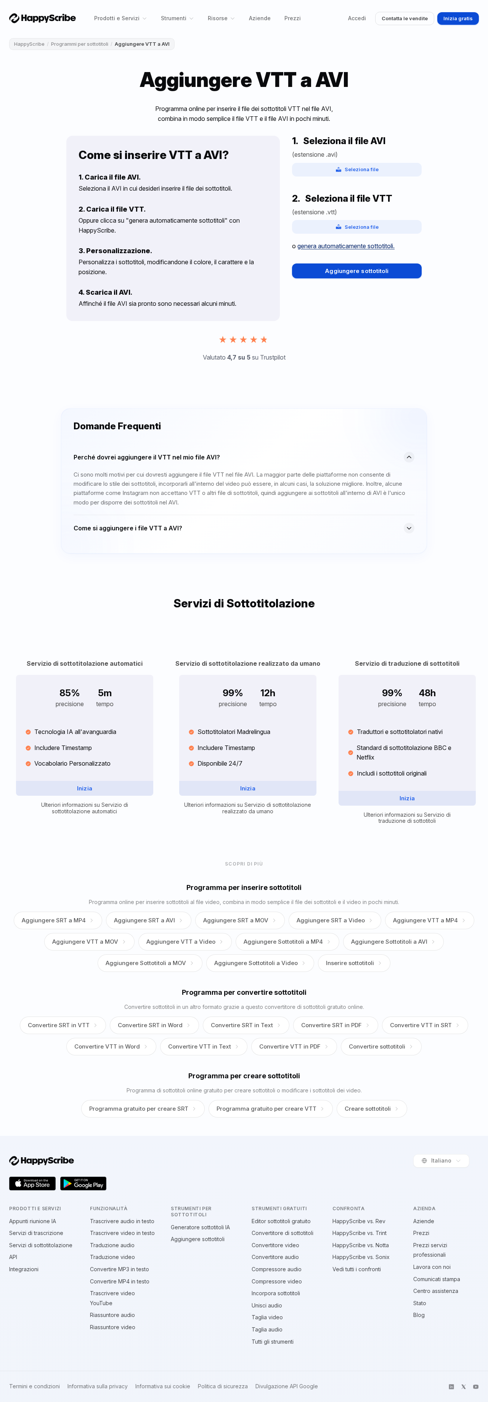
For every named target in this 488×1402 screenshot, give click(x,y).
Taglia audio (267, 1329)
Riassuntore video (112, 1327)
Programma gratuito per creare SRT (138, 1108)
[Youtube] (476, 1387)
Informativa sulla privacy (97, 1386)
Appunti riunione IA (32, 1221)
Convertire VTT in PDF (290, 1046)
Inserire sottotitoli (350, 963)
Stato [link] (419, 1303)
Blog (419, 1315)
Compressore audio (277, 1269)
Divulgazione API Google (286, 1386)
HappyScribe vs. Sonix (361, 1257)
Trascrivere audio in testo (122, 1221)
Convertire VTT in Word (107, 1046)
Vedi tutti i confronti (356, 1269)
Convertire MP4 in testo (119, 1281)
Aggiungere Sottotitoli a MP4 (283, 941)
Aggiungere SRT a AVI (144, 920)
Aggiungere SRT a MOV (235, 920)
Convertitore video (275, 1245)
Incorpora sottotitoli (276, 1293)
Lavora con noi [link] (432, 1267)
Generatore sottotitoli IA (200, 1227)
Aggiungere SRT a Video (331, 920)
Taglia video (267, 1317)
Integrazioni (24, 1269)
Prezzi (292, 18)
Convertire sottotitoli (377, 1046)
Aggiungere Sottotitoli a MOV (146, 963)
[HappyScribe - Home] (42, 18)
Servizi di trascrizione (36, 1233)
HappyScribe (29, 44)
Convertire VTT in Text (199, 1046)
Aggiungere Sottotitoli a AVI (389, 941)
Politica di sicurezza (223, 1386)
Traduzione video (112, 1257)
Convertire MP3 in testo (119, 1269)
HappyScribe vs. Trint (359, 1233)
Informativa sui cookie (162, 1386)
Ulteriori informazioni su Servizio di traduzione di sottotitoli (407, 818)
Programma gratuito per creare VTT (266, 1108)
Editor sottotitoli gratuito (281, 1221)
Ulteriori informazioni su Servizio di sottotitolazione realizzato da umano (247, 808)
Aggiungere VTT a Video (180, 941)
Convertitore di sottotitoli (282, 1233)
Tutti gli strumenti (273, 1341)
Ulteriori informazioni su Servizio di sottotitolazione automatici (84, 808)
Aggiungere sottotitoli (356, 271)
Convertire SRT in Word (150, 1025)
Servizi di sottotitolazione (40, 1245)
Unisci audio (267, 1305)
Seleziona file (362, 169)
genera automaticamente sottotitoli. (346, 246)
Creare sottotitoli (368, 1108)
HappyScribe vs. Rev (358, 1221)
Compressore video (277, 1281)
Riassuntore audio (112, 1315)
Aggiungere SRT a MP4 (54, 920)
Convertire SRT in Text (242, 1025)
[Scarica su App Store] (32, 1183)
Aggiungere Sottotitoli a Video (256, 963)
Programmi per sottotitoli (79, 44)
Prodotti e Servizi (117, 18)
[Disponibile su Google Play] (83, 1183)
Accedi (357, 18)
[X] (464, 1387)
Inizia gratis (458, 18)
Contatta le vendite (405, 18)
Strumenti (173, 18)
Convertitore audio (275, 1257)
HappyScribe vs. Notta (360, 1245)
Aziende (260, 18)
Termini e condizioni (34, 1386)
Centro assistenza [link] (435, 1291)
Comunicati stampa (436, 1279)
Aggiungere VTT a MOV (85, 941)
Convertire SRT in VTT (59, 1025)
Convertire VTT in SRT (421, 1025)
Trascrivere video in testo (122, 1233)
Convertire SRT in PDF (331, 1025)
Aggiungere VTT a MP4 (425, 920)
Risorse (218, 18)
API (13, 1257)
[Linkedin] (451, 1387)
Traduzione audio (112, 1245)
